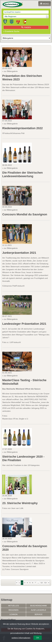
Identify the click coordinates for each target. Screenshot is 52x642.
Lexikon (13, 614)
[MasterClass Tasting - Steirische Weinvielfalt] (17, 361)
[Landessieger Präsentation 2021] (17, 305)
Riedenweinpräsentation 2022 (22, 128)
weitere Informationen (21, 638)
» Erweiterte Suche (11, 31)
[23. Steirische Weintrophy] (17, 484)
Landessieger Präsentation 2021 (24, 323)
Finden (27, 27)
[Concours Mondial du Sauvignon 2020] (17, 527)
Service (39, 614)
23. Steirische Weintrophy (20, 503)
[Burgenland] (18, 22)
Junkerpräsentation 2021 (19, 252)
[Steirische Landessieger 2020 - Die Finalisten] (17, 438)
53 (45, 583)
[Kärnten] (24, 22)
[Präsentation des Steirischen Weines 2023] (17, 57)
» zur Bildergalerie (10, 71)
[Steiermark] (5, 22)
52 (42, 583)
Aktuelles (13, 606)
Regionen (13, 610)
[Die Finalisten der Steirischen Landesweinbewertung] (17, 153)
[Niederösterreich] (11, 22)
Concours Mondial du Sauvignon (24, 214)
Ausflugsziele (38, 610)
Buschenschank (38, 606)
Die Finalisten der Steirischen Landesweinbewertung (22, 174)
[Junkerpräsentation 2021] (17, 234)
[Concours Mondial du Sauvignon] (17, 195)
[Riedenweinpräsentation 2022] (17, 109)
